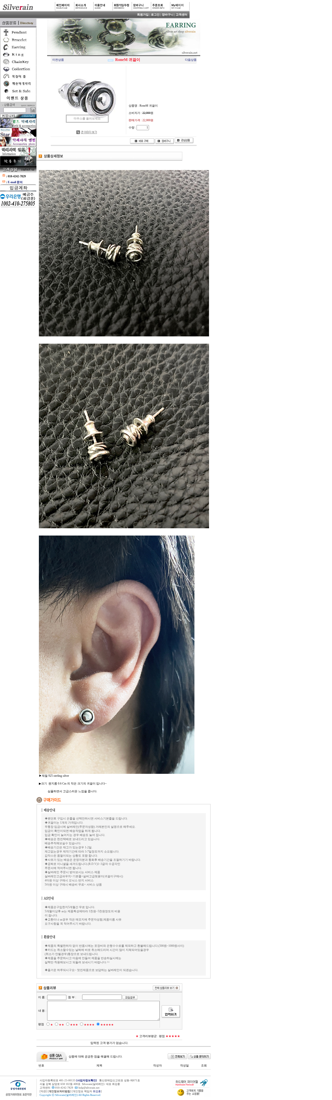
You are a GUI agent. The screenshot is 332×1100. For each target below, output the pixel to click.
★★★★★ (107, 1024)
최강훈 (97, 1091)
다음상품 (191, 59)
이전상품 (58, 59)
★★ (61, 1024)
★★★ (74, 1024)
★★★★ (89, 1024)
